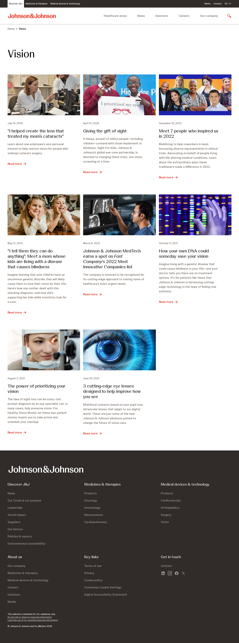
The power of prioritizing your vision (36, 388)
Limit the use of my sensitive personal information (33, 620)
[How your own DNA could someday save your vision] (195, 214)
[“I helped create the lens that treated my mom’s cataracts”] (44, 94)
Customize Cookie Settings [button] (102, 587)
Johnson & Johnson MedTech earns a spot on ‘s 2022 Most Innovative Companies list (112, 259)
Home (11, 28)
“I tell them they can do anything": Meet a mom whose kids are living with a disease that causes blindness (37, 259)
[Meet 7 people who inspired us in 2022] (195, 94)
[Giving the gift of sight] (119, 94)
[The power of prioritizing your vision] (44, 350)
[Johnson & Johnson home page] (32, 15)
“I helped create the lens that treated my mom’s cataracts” (36, 133)
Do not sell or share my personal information (30, 617)
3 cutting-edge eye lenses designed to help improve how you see (112, 391)
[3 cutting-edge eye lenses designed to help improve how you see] (119, 350)
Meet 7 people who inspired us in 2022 (188, 133)
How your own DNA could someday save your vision (184, 253)
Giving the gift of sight (105, 131)
